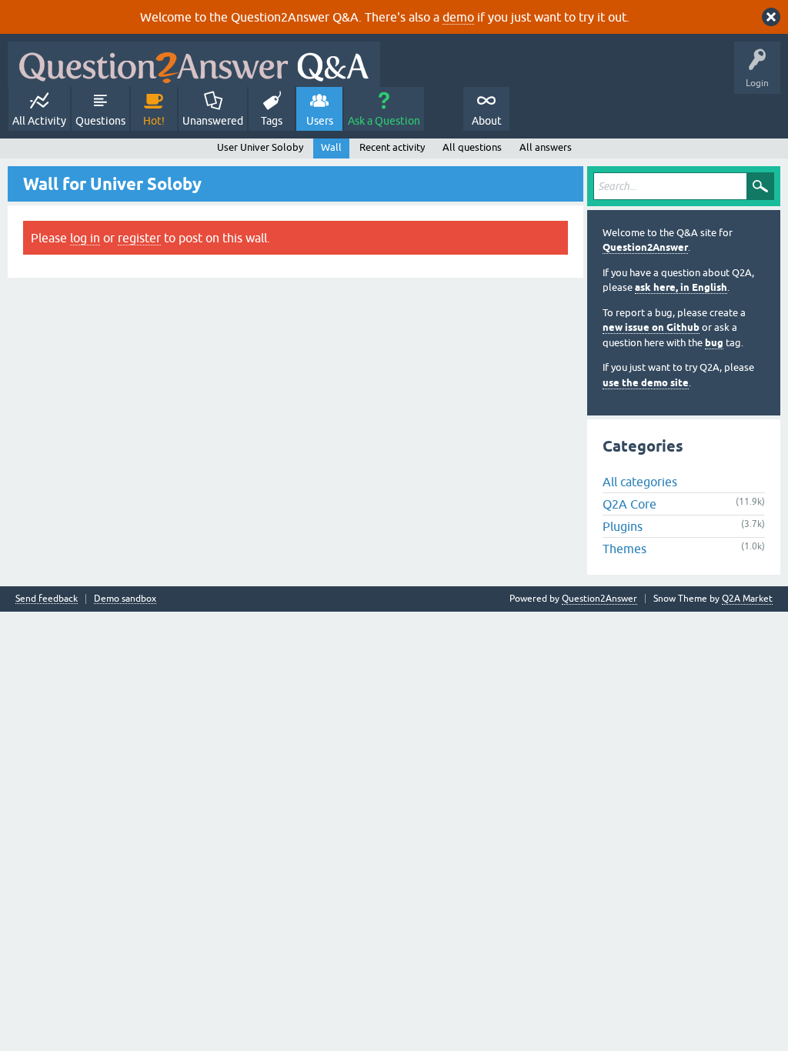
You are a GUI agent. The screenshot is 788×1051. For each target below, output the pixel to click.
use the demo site (646, 383)
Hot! (154, 121)
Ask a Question (384, 121)
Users (319, 121)
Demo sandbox (125, 599)
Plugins (623, 526)
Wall (331, 147)
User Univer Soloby (260, 147)
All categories (640, 482)
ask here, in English (681, 287)
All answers (545, 147)
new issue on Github (651, 327)
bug (714, 343)
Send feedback (46, 599)
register (139, 238)
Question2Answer (645, 247)
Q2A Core (629, 504)
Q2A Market (747, 598)
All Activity (39, 121)
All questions (472, 147)
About (487, 121)
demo (458, 17)
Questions (100, 121)
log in (85, 238)
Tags (271, 121)
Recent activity (392, 147)
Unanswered (212, 121)
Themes (624, 549)
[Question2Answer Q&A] (194, 64)
